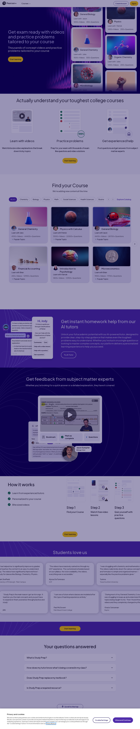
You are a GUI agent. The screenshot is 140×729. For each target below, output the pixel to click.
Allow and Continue (123, 720)
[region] (70, 718)
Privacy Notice (51, 723)
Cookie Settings (101, 720)
